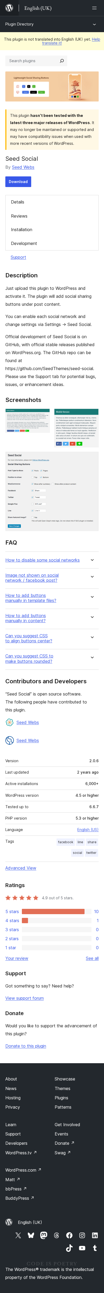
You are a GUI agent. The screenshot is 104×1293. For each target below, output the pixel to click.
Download (18, 181)
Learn (10, 1124)
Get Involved (67, 1124)
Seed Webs (23, 167)
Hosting (13, 1097)
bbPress (16, 1189)
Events (61, 1134)
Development (24, 243)
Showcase (65, 1079)
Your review (16, 958)
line (80, 842)
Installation (21, 229)
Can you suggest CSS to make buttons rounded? (29, 659)
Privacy (12, 1107)
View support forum (24, 998)
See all (92, 958)
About (11, 1079)
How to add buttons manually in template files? (30, 598)
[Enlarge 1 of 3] (42, 415)
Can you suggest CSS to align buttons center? (28, 638)
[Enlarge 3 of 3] (91, 458)
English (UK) (30, 1222)
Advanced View (20, 868)
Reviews (19, 216)
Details (17, 202)
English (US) (88, 829)
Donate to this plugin (25, 1046)
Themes (62, 1088)
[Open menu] (95, 8)
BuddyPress (19, 1198)
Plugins (61, 1097)
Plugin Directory (19, 24)
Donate (65, 1143)
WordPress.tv (21, 1152)
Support (18, 257)
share (92, 842)
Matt (12, 1179)
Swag (63, 1152)
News (11, 1088)
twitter (91, 853)
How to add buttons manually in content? (25, 618)
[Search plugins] (62, 61)
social (77, 853)
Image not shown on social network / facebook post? (32, 578)
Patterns (63, 1107)
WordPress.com (23, 1170)
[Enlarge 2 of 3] (91, 415)
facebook (65, 842)
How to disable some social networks (42, 560)
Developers (16, 1143)
